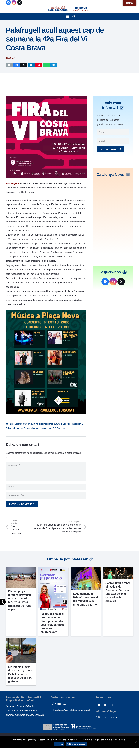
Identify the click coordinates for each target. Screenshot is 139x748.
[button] (67, 16)
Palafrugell (10, 428)
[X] (19, 2)
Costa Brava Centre (23, 424)
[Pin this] (38, 65)
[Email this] (9, 65)
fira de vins (65, 424)
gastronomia (77, 424)
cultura (57, 424)
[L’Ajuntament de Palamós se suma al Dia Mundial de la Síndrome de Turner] (86, 569)
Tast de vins (29, 428)
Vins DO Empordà (57, 428)
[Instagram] (14, 2)
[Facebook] (8, 2)
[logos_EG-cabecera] (81, 9)
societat (19, 428)
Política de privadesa (106, 717)
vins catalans (42, 428)
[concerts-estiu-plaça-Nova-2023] (46, 413)
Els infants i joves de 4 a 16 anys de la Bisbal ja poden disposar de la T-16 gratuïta (20, 674)
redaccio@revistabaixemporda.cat (72, 710)
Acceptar (59, 744)
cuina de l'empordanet (43, 424)
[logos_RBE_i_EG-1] (58, 9)
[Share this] (16, 65)
